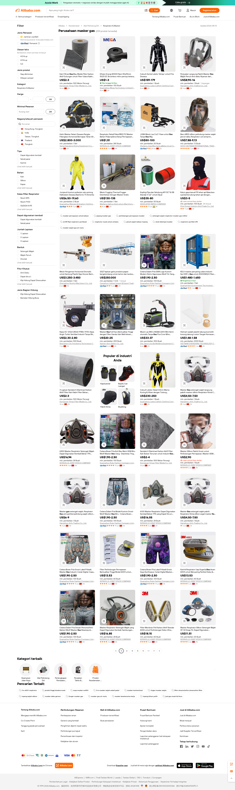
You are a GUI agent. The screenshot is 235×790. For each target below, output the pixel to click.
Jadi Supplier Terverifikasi (190, 731)
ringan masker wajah (158, 690)
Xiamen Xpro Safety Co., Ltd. (111, 343)
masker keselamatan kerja (125, 696)
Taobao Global (129, 778)
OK (50, 99)
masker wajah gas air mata (73, 228)
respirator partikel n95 (189, 222)
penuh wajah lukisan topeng (137, 222)
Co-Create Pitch (28, 721)
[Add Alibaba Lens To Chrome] (64, 765)
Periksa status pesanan (189, 726)
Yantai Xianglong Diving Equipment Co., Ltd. (77, 146)
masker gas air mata (99, 696)
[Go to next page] (159, 650)
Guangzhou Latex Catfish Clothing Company (157, 86)
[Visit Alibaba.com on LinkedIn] (186, 746)
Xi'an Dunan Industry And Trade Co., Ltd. (197, 206)
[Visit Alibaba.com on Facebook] (181, 746)
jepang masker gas (104, 216)
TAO (138, 778)
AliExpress (78, 778)
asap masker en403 (80, 690)
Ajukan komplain (147, 726)
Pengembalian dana (148, 731)
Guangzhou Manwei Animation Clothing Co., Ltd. (77, 204)
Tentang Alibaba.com (30, 710)
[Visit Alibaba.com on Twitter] (192, 746)
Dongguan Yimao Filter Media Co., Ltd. (76, 86)
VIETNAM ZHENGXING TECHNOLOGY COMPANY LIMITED (198, 343)
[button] (146, 10)
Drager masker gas (76, 696)
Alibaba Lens (36, 765)
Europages (157, 778)
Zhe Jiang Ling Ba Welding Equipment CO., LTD (157, 343)
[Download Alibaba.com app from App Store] (185, 765)
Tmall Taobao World (104, 778)
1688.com (89, 778)
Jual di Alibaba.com (188, 715)
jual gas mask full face (173, 696)
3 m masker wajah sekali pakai (107, 690)
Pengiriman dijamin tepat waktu (74, 726)
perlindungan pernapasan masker (132, 216)
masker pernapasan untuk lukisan (76, 216)
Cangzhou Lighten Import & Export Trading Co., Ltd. (117, 283)
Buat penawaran (107, 721)
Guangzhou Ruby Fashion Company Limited (157, 283)
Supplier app (122, 765)
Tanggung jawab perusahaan (33, 726)
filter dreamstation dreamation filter (188, 690)
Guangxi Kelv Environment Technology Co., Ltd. (198, 285)
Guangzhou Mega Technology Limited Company (117, 88)
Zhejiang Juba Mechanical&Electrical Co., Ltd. (157, 146)
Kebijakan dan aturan (69, 741)
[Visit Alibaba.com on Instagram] (197, 746)
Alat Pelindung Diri (91, 26)
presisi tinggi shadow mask (55, 690)
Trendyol (146, 778)
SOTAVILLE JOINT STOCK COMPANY (115, 146)
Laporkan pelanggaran (149, 744)
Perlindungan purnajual (70, 731)
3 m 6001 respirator (29, 690)
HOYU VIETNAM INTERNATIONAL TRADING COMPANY (198, 146)
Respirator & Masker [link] (111, 26)
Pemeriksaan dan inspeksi (71, 736)
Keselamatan (74, 26)
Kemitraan (184, 736)
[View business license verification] (142, 786)
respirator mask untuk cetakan (106, 222)
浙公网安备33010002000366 (162, 786)
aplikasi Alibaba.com (164, 765)
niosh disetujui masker (164, 222)
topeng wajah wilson (29, 696)
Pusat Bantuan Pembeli (150, 715)
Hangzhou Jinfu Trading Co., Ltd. (193, 86)
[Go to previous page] (115, 650)
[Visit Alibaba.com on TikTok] (208, 746)
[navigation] (36, 338)
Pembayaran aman (68, 715)
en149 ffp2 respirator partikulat (75, 222)
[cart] (180, 11)
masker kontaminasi (135, 690)
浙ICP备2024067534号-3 (187, 786)
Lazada (117, 778)
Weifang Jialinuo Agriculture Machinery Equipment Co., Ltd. (117, 204)
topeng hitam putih (150, 696)
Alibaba (61, 26)
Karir (23, 731)
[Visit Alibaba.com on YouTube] (203, 746)
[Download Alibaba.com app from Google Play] (205, 765)
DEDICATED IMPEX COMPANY (153, 204)
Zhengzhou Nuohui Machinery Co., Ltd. (76, 283)
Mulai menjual (185, 721)
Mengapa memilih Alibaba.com (34, 715)
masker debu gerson (53, 696)
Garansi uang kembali (70, 721)
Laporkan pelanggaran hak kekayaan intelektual (155, 737)
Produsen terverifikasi (109, 715)
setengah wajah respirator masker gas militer (169, 216)
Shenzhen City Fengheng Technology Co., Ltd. (77, 343)
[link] (231, 764)
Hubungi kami (146, 721)
